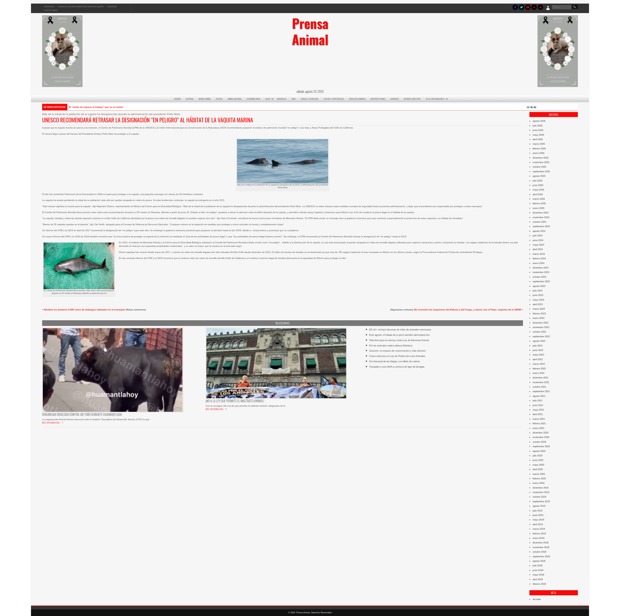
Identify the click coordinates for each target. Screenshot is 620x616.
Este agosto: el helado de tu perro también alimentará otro (399, 335)
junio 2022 (538, 350)
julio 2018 (537, 565)
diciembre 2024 (540, 212)
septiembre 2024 (541, 226)
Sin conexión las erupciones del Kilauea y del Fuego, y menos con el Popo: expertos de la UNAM (467, 309)
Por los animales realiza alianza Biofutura (390, 345)
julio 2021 (537, 400)
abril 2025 (538, 194)
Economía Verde (253, 98)
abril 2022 (538, 359)
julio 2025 (537, 180)
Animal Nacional (235, 98)
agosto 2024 (539, 231)
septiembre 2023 (541, 281)
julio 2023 (537, 290)
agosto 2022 (539, 341)
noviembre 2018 (541, 547)
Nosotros (49, 7)
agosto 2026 (539, 121)
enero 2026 (538, 153)
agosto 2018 (539, 561)
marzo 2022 (539, 364)
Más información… (51, 422)
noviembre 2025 (541, 162)
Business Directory (412, 98)
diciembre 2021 (540, 377)
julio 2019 (537, 510)
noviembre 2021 (541, 382)
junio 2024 (538, 240)
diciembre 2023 (540, 267)
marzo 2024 (539, 254)
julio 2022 (537, 345)
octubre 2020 (539, 442)
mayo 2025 (538, 189)
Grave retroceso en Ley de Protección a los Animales (397, 356)
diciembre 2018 (540, 542)
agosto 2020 (539, 451)
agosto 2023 (539, 286)
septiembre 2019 (541, 501)
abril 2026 (538, 139)
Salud (267, 98)
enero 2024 (538, 263)
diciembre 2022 (540, 322)
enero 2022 (538, 373)
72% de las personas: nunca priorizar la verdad (94, 107)
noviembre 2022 (541, 327)
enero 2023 (538, 318)
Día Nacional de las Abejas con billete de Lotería (394, 361)
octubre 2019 (539, 496)
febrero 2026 (539, 148)
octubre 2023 (539, 277)
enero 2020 (538, 483)
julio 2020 (537, 455)
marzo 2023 (539, 309)
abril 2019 (538, 524)
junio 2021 (538, 405)
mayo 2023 (538, 299)
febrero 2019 (539, 533)
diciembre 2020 (540, 432)
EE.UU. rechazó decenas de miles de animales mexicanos (400, 329)
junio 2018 (538, 570)
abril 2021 (538, 414)
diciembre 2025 (540, 157)
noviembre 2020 (541, 437)
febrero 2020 (539, 478)
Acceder (537, 599)
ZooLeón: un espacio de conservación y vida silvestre (397, 350)
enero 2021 (538, 428)
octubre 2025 (539, 166)
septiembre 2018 (541, 556)
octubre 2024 (539, 222)
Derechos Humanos (357, 98)
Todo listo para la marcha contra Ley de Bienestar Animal (399, 340)
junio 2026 (538, 130)
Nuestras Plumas (378, 98)
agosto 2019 (539, 506)
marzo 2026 (539, 144)
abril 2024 (538, 249)
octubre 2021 (539, 386)
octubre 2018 (539, 551)
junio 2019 (538, 515)
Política (219, 98)
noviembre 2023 (541, 272)
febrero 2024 (539, 258)
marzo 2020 (539, 474)
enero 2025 (538, 208)
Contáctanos (51, 10)
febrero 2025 (539, 203)
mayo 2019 (538, 519)
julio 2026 (537, 125)
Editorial (190, 98)
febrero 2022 (539, 368)
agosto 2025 (539, 176)
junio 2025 (538, 185)
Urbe (293, 98)
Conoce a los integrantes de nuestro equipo (81, 7)
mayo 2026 (538, 134)
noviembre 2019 (541, 492)
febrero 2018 (539, 584)
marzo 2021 (539, 419)
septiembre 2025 (541, 171)
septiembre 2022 (541, 336)
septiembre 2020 (541, 446)
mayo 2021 (538, 409)
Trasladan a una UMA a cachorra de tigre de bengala (396, 366)
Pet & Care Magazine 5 (435, 98)
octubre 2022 (539, 331)
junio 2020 (538, 460)
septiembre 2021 (541, 391)
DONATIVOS (394, 98)
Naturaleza (281, 98)
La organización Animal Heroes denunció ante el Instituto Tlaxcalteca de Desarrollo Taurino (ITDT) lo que (96, 419)
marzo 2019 (539, 529)
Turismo (177, 98)
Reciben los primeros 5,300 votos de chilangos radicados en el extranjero (84, 309)
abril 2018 (538, 579)
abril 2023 (538, 304)
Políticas (112, 7)
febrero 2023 (539, 313)
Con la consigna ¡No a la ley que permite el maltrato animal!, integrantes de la (245, 406)
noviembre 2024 (541, 217)
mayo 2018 (538, 574)
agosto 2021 (539, 396)
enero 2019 (538, 538)
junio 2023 (538, 295)
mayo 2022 (538, 354)
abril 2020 (538, 469)
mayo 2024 (538, 244)
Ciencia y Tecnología (309, 98)
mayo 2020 (538, 464)
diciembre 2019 (540, 487)
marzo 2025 (539, 199)
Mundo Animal (205, 98)
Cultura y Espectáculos (333, 98)
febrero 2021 (539, 423)
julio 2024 (537, 235)
